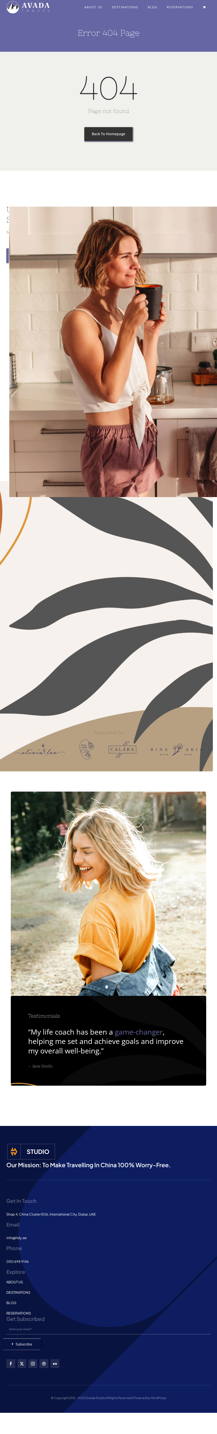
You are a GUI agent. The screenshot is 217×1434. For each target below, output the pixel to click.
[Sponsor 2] (86, 741)
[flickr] (54, 1363)
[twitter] (21, 1363)
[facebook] (10, 1363)
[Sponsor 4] (177, 745)
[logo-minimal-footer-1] (31, 1144)
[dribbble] (43, 1363)
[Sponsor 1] (39, 744)
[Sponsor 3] (122, 743)
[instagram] (32, 1363)
